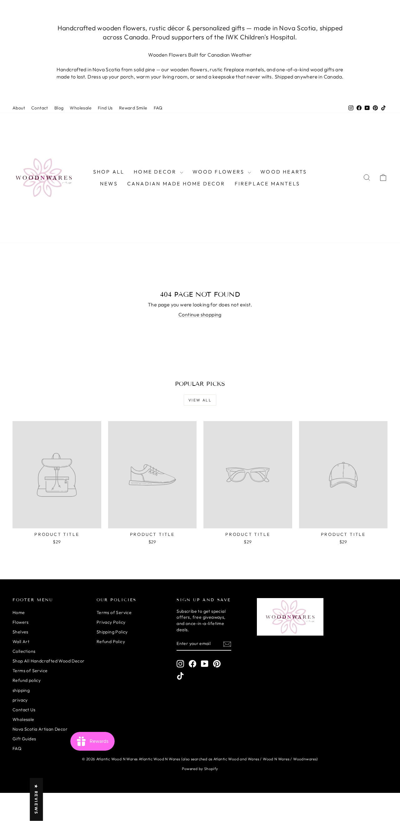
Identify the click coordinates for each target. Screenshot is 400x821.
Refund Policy (111, 641)
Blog (59, 108)
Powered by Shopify (200, 768)
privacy (20, 700)
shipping (21, 690)
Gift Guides (24, 739)
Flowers (20, 622)
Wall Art (20, 641)
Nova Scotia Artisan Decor (40, 729)
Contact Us (23, 710)
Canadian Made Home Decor (176, 183)
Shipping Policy (112, 632)
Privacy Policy (111, 622)
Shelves (20, 632)
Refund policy (26, 680)
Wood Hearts (283, 172)
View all (200, 400)
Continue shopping (200, 314)
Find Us (105, 108)
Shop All (109, 172)
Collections (23, 651)
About (18, 108)
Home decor (156, 172)
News (109, 183)
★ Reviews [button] (36, 799)
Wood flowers (219, 172)
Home (18, 612)
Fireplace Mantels (267, 183)
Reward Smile (133, 108)
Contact (39, 108)
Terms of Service (30, 670)
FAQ (158, 108)
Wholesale (81, 108)
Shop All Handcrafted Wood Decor (48, 661)
